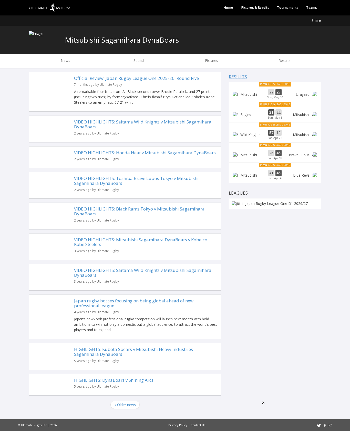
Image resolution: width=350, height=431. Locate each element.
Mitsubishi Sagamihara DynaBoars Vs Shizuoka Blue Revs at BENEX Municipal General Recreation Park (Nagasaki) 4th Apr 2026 (275, 175)
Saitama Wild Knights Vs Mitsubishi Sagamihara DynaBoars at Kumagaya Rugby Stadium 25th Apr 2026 (275, 134)
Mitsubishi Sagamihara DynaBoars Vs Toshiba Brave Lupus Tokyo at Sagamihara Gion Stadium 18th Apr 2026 (275, 155)
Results (238, 77)
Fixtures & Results (255, 7)
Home (228, 7)
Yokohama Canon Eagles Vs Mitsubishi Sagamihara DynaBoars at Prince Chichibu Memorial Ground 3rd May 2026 (275, 114)
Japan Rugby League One (275, 84)
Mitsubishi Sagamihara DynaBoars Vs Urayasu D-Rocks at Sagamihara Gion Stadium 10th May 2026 (275, 94)
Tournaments (287, 7)
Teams (311, 7)
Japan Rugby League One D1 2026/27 (276, 203)
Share (316, 20)
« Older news (125, 404)
